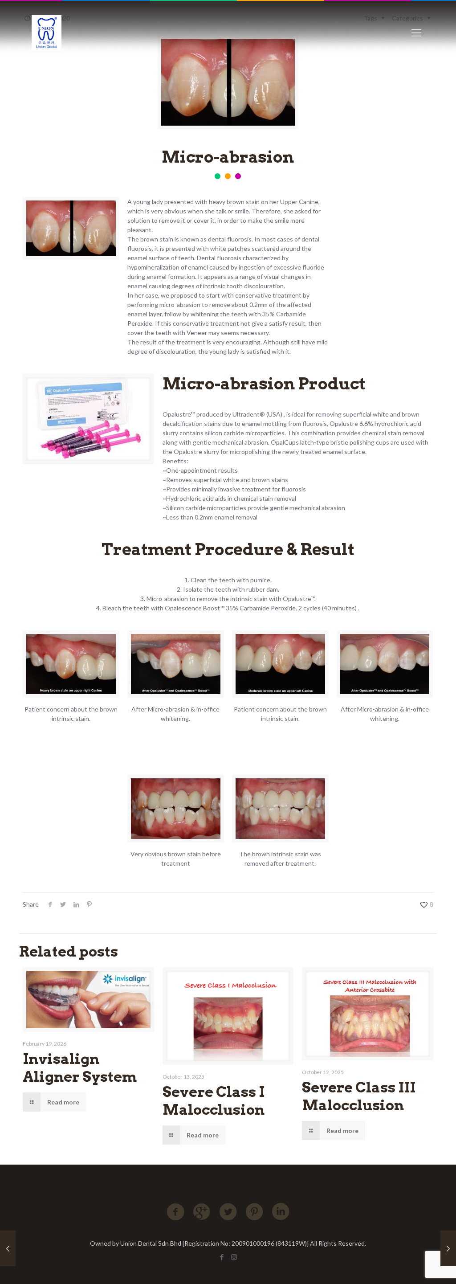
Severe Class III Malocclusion (358, 1096)
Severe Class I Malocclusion (214, 1100)
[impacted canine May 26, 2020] (448, 1248)
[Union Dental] (46, 32)
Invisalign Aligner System (80, 1067)
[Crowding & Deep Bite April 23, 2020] (8, 1248)
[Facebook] (222, 1257)
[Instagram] (234, 1257)
